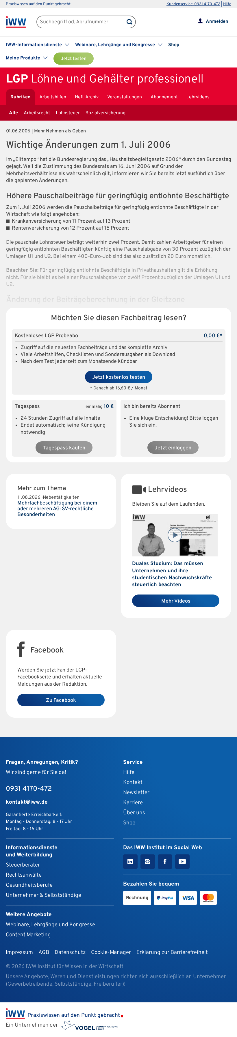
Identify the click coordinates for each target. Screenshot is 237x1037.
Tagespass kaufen (64, 448)
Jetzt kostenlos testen (118, 377)
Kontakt (132, 782)
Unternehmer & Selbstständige (43, 895)
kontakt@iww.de (27, 802)
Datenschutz (70, 952)
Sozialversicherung (105, 113)
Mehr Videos (175, 601)
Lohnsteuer (68, 113)
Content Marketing (28, 934)
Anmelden (217, 22)
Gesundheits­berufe (29, 885)
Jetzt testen (73, 59)
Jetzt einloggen (173, 448)
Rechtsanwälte (24, 875)
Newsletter (136, 792)
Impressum (19, 952)
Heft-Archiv (87, 97)
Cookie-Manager (111, 952)
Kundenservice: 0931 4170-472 (193, 4)
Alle (13, 113)
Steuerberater (23, 865)
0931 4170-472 (29, 789)
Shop (173, 45)
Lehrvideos (198, 97)
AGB (43, 952)
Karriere (133, 802)
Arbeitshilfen (52, 97)
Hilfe (227, 4)
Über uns (134, 812)
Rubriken (20, 97)
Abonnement (164, 97)
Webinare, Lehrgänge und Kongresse (50, 924)
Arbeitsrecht (37, 113)
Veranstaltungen (124, 97)
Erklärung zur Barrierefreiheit (172, 952)
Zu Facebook (61, 700)
